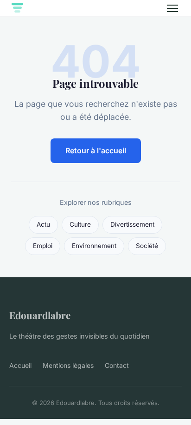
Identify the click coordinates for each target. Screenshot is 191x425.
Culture (80, 224)
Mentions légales (68, 365)
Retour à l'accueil (95, 150)
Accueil (20, 365)
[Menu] (172, 8)
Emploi (42, 245)
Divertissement (132, 224)
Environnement (94, 245)
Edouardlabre (39, 314)
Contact (117, 365)
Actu (43, 224)
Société (147, 245)
